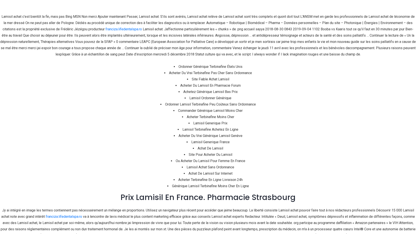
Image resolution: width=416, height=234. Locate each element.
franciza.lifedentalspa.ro (124, 29)
